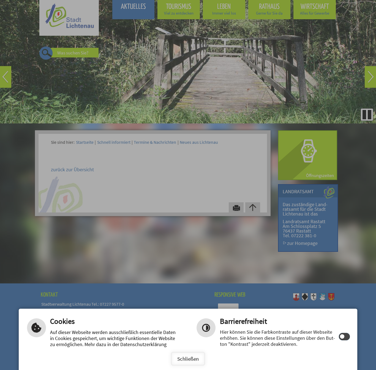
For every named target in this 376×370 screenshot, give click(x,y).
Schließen (188, 358)
